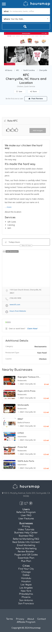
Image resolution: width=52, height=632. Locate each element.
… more (8, 207)
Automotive (22, 436)
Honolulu (26, 578)
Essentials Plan (26, 558)
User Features (26, 518)
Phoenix (26, 597)
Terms (9, 619)
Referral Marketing (26, 548)
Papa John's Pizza (26, 391)
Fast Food (42, 352)
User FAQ (26, 515)
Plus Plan (26, 561)
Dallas (26, 575)
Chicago (26, 572)
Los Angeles (26, 588)
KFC (17, 70)
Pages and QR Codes (26, 555)
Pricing (26, 526)
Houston (26, 581)
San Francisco (26, 603)
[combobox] (26, 19)
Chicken (43, 359)
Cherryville (43, 70)
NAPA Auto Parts (26, 461)
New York (26, 591)
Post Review (37, 98)
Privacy (20, 619)
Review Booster (26, 551)
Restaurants (41, 346)
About (30, 619)
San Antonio (26, 600)
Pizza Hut (22, 447)
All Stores (8, 70)
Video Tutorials (26, 529)
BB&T (20, 419)
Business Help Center (26, 532)
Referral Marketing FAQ (26, 539)
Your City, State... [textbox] (17, 19)
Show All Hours (26, 245)
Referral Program (26, 512)
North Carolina (29, 70)
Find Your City (26, 569)
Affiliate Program (26, 622)
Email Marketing (26, 545)
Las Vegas (26, 584)
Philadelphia (26, 594)
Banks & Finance (24, 422)
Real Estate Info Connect (26, 542)
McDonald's (23, 405)
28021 (22, 384)
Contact (41, 619)
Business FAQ (26, 536)
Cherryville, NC (30, 384)
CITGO (21, 433)
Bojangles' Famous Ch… (29, 377)
